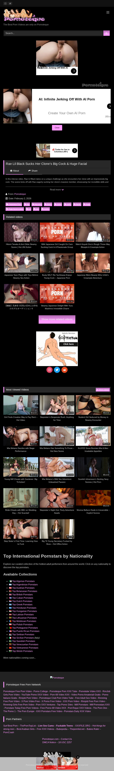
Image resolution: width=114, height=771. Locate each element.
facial (78, 204)
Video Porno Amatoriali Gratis (86, 694)
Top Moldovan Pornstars (24, 621)
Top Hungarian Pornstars (24, 611)
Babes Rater (93, 729)
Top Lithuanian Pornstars (24, 618)
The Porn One (100, 708)
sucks (46, 209)
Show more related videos (57, 319)
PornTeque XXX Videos (79, 708)
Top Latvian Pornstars (23, 614)
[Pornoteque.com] (57, 16)
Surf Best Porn (10, 726)
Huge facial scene (16, 209)
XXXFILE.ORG (82, 726)
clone (59, 204)
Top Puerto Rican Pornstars (25, 631)
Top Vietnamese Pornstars (25, 648)
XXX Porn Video (71, 701)
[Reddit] (64, 370)
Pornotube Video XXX (90, 691)
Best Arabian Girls (25, 729)
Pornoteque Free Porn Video (17, 691)
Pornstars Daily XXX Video (77, 711)
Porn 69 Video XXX (60, 694)
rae (37, 209)
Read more (55, 189)
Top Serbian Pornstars (23, 634)
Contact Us (66, 739)
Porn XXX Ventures (45, 704)
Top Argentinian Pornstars (25, 584)
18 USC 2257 (65, 742)
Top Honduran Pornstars (24, 608)
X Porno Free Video (51, 701)
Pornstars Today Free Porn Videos (22, 708)
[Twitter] (57, 370)
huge (88, 204)
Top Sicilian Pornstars (23, 638)
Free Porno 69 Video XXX (53, 708)
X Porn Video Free (30, 701)
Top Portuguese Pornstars (25, 628)
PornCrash (8, 732)
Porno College (41, 691)
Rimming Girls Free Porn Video (18, 704)
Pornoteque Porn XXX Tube (63, 691)
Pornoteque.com (50, 739)
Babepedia (61, 729)
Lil (29, 209)
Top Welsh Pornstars (22, 651)
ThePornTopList (28, 726)
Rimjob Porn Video (28, 698)
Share (34, 171)
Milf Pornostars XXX (100, 704)
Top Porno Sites (65, 704)
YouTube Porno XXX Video (34, 694)
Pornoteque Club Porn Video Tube (56, 698)
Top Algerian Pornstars (23, 581)
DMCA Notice (49, 742)
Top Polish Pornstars (22, 624)
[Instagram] (49, 370)
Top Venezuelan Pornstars (25, 644)
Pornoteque (20, 194)
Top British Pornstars (22, 594)
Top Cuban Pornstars (22, 598)
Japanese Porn (15, 204)
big (28, 204)
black (49, 204)
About (16, 171)
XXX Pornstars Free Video (49, 711)
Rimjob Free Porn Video (93, 701)
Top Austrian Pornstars (23, 588)
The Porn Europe (25, 711)
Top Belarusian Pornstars (24, 591)
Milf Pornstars (81, 704)
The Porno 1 (9, 711)
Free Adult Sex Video (85, 698)
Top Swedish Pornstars (23, 641)
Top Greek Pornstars (22, 604)
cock (69, 204)
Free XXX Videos (45, 729)
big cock (38, 204)
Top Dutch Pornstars (22, 601)
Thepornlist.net (77, 729)
